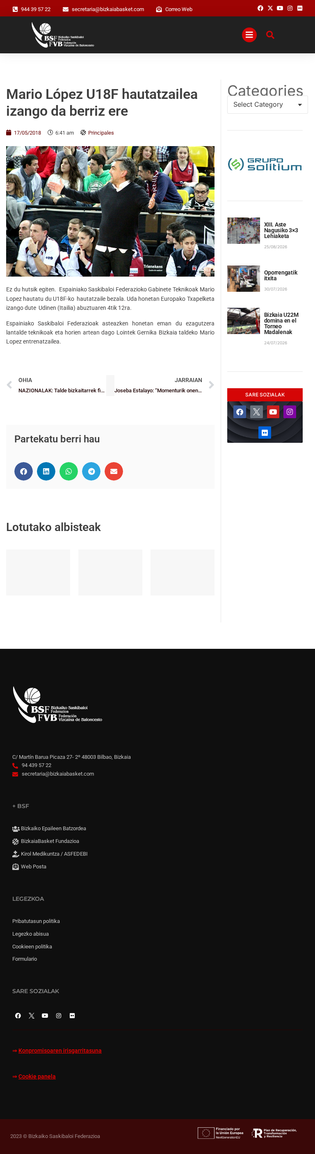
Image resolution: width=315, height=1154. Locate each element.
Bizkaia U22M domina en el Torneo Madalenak (281, 323)
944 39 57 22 (35, 9)
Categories (265, 91)
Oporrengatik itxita (280, 275)
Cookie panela (37, 1076)
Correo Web (178, 9)
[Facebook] (239, 411)
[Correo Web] (159, 9)
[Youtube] (273, 411)
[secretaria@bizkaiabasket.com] (65, 9)
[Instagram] (289, 411)
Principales (101, 133)
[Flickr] (264, 432)
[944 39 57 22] (15, 9)
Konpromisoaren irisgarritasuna (60, 1050)
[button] (23, 471)
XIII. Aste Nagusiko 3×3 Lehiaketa (281, 230)
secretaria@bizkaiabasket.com (108, 9)
